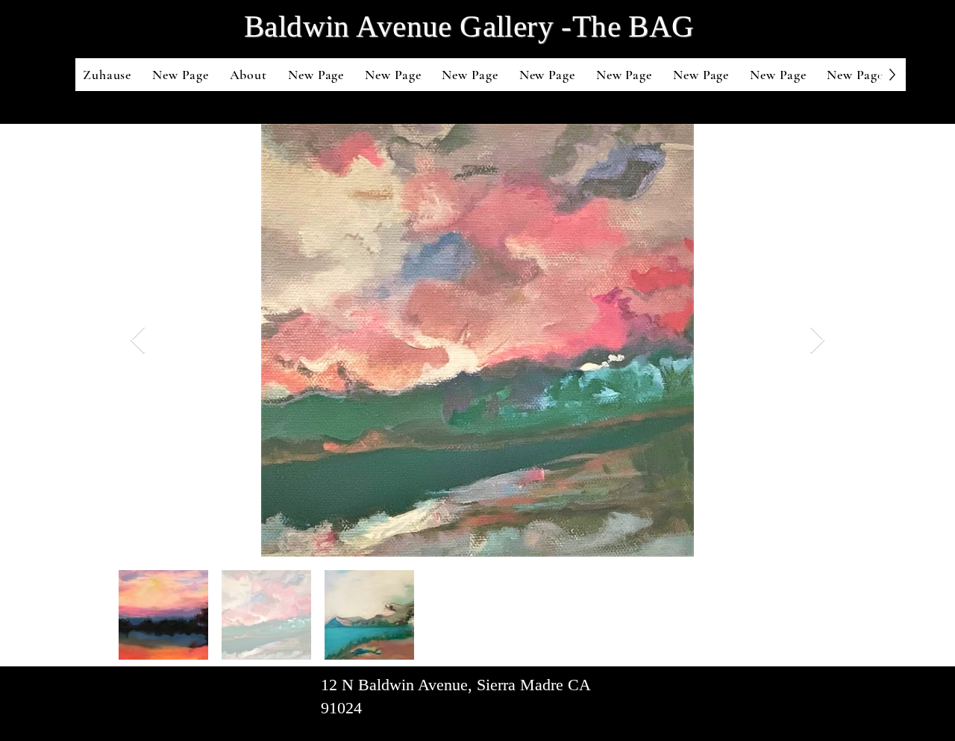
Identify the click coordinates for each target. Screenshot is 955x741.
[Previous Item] (137, 340)
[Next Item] (817, 340)
